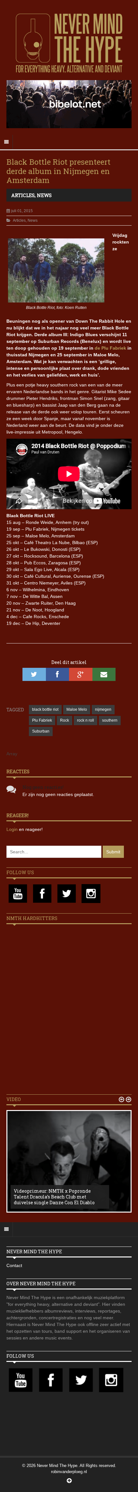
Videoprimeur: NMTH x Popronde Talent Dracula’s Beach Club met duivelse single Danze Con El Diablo (54, 1197)
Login (12, 829)
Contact (14, 1265)
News (44, 195)
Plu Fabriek (42, 720)
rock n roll (85, 720)
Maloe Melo (76, 709)
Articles (23, 195)
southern (109, 720)
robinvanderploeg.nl (69, 1471)
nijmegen (103, 709)
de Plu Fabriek (110, 348)
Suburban (40, 731)
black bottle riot (45, 709)
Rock (64, 720)
